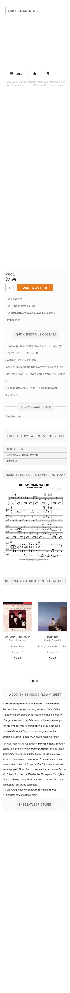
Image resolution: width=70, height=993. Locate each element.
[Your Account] (35, 74)
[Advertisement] (35, 43)
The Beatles (58, 373)
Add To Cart (33, 287)
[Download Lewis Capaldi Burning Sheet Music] (52, 616)
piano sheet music (31, 714)
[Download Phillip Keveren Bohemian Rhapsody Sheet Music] (17, 616)
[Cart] (47, 74)
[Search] (63, 4)
